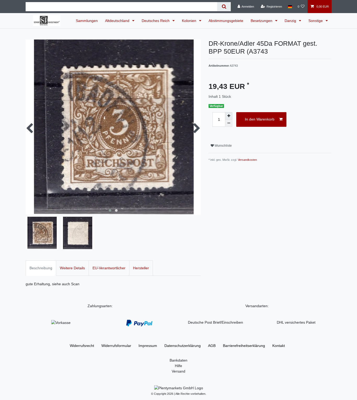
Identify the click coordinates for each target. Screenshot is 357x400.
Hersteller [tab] (141, 268)
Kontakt (278, 346)
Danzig (291, 21)
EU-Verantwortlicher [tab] (109, 268)
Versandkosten (247, 159)
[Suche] (224, 6)
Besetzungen (262, 21)
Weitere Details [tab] (72, 268)
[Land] (290, 6)
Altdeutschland (117, 21)
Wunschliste (223, 145)
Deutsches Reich (156, 21)
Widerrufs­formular (116, 346)
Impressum (148, 346)
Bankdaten (178, 360)
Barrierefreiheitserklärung (244, 346)
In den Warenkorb (259, 119)
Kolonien (189, 21)
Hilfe (178, 366)
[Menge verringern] (228, 123)
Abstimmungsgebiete (226, 21)
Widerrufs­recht (82, 346)
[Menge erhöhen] (228, 115)
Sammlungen (87, 21)
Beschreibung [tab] (41, 268)
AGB (212, 346)
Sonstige (316, 21)
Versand (178, 371)
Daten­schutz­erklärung (182, 346)
